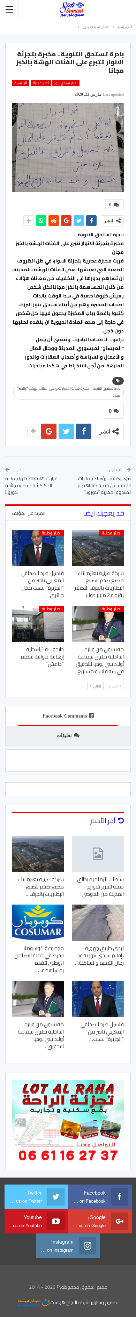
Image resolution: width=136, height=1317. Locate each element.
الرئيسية (20, 83)
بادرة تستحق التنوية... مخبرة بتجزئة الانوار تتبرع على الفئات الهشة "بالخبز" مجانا (68, 392)
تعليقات (64, 735)
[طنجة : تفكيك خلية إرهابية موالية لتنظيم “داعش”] (38, 624)
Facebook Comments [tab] (65, 716)
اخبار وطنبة (51, 533)
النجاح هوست (63, 1302)
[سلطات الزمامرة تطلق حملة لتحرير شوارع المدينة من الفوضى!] (98, 854)
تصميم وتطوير (105, 1302)
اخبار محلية (41, 83)
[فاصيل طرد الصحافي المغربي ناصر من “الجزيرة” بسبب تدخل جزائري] (38, 548)
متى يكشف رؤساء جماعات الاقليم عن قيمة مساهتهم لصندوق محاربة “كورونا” (104, 485)
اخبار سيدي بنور (65, 83)
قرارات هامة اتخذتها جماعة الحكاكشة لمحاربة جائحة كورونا (31, 485)
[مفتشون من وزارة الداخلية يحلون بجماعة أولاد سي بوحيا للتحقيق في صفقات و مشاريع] (98, 624)
